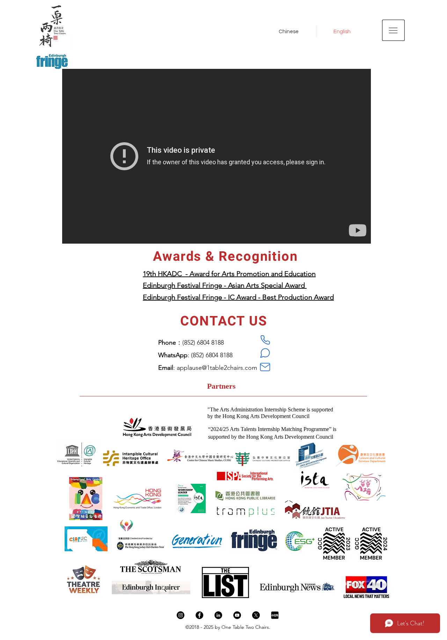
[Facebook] (199, 615)
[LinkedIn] (218, 615)
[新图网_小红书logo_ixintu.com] (275, 615)
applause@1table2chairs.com (217, 368)
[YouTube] (237, 615)
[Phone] (265, 340)
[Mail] (265, 367)
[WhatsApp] (265, 353)
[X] (256, 615)
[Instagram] (180, 615)
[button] (393, 30)
